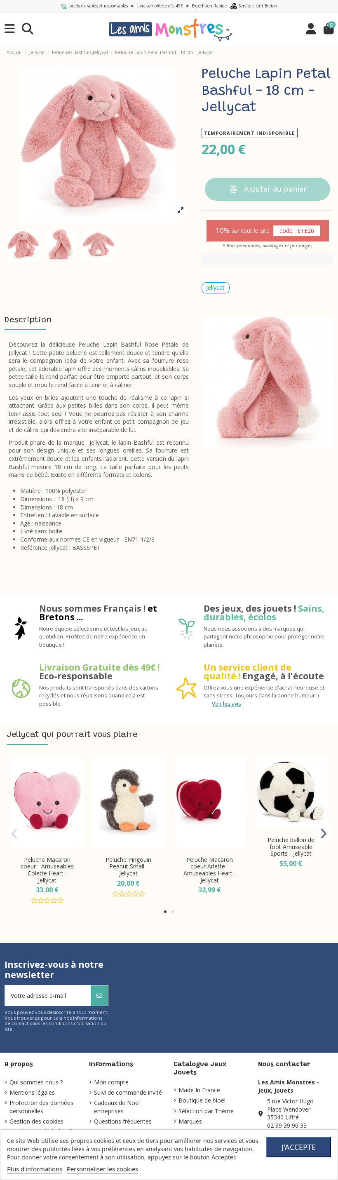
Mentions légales (32, 1092)
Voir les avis (226, 703)
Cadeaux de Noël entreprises (117, 1107)
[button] (165, 911)
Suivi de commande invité (128, 1092)
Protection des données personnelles (41, 1107)
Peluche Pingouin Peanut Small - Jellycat (128, 866)
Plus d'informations (34, 1169)
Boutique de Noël (201, 1100)
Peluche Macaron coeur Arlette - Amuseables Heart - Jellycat (209, 870)
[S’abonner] (99, 995)
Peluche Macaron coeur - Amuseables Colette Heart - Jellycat (47, 870)
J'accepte (299, 1147)
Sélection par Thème (206, 1111)
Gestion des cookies (36, 1121)
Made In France (199, 1090)
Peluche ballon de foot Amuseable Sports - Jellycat (291, 847)
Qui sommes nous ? (36, 1082)
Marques (190, 1121)
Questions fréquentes (123, 1121)
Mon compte (111, 1082)
